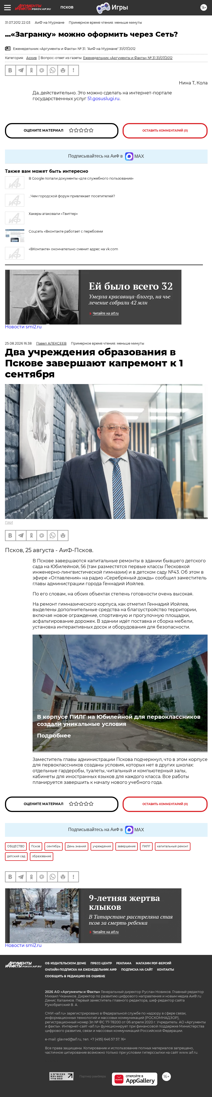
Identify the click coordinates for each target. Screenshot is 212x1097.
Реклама (123, 963)
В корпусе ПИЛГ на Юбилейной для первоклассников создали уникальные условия (118, 720)
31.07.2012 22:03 (17, 22)
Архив (31, 58)
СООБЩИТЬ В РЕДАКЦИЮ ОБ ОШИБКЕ (75, 976)
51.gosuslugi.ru (104, 98)
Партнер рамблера (93, 1076)
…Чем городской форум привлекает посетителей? (72, 196)
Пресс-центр (101, 963)
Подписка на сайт (137, 969)
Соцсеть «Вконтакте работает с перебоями (66, 231)
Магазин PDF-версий (153, 963)
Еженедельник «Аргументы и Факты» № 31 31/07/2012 (128, 58)
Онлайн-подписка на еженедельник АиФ (81, 969)
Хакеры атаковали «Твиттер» (53, 214)
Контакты (165, 969)
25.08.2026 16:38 (18, 343)
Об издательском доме (65, 963)
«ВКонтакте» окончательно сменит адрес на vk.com (73, 249)
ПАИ (9, 522)
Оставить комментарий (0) (165, 130)
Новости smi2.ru (23, 326)
